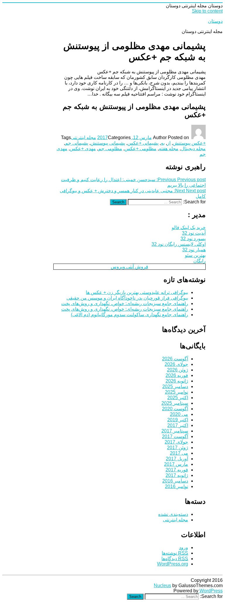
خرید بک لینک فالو (189, 227)
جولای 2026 (176, 364)
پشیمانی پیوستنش (108, 143)
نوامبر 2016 (176, 486)
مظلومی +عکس (140, 148)
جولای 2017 (176, 442)
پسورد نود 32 (193, 238)
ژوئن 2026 (177, 369)
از (169, 143)
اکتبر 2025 (177, 397)
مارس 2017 (176, 464)
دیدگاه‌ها (174, 558)
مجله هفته (168, 148)
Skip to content (207, 10)
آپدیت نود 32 (194, 233)
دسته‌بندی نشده (173, 514)
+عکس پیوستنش (189, 143)
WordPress (210, 590)
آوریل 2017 (177, 458)
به (163, 143)
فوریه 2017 (177, 469)
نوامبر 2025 (176, 392)
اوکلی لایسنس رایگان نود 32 (178, 244)
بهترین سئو (195, 255)
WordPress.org (172, 563)
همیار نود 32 (194, 249)
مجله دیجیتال (193, 148)
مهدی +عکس (83, 148)
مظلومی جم (110, 148)
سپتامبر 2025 (174, 403)
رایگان (199, 260)
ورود (183, 547)
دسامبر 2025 (175, 386)
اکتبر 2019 (177, 419)
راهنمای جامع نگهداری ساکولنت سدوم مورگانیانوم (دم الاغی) (129, 314)
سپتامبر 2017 (174, 430)
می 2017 (179, 453)
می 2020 (179, 414)
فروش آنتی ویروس (129, 266)
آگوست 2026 (175, 358)
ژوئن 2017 (177, 447)
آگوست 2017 (175, 436)
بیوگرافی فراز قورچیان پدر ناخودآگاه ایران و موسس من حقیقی (127, 297)
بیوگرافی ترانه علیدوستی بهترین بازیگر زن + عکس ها (137, 292)
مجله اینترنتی (83, 137)
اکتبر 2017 (177, 425)
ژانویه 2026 (177, 380)
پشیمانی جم (76, 143)
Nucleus (162, 585)
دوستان (215, 21)
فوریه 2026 (177, 375)
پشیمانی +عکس (142, 143)
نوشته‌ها (175, 553)
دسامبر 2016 (175, 480)
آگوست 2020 (175, 408)
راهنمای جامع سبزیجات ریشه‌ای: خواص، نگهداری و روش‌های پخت (124, 303)
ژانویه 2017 (177, 475)
